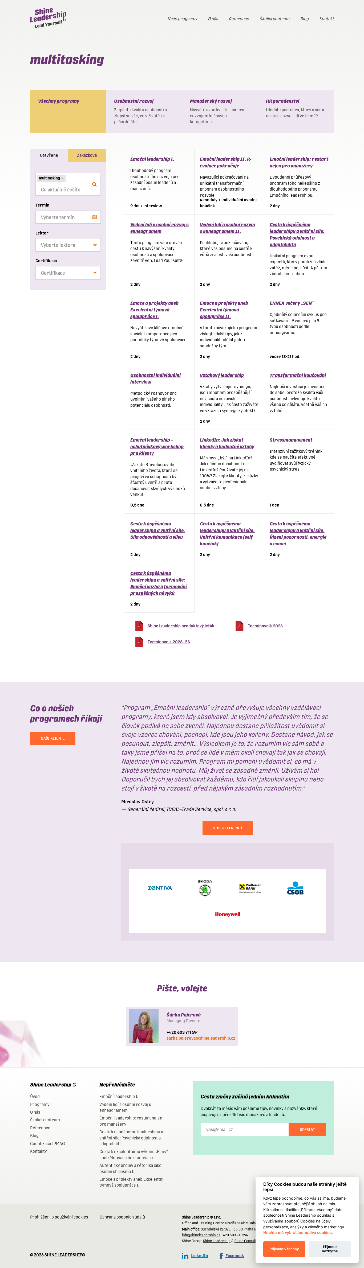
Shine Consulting (247, 1241)
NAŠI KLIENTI (53, 738)
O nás (213, 18)
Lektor (41, 233)
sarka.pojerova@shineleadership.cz (201, 1038)
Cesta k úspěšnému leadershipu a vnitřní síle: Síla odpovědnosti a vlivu (157, 530)
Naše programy (182, 18)
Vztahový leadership (222, 375)
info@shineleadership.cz (201, 1235)
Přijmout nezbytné (330, 1249)
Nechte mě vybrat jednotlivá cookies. (298, 1232)
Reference (239, 18)
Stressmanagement (291, 440)
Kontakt (326, 18)
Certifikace (46, 260)
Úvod (35, 1096)
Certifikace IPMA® (47, 1143)
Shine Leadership (216, 1241)
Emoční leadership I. (152, 159)
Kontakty (38, 1151)
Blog (304, 18)
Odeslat (307, 1129)
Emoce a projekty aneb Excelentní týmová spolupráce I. (154, 309)
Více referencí (227, 828)
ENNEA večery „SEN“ (292, 303)
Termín (42, 205)
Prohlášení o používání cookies (59, 1217)
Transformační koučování (298, 375)
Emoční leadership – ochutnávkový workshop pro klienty (157, 446)
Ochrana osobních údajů (122, 1217)
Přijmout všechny (284, 1249)
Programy (40, 1104)
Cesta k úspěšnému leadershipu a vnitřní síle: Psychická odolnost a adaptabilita (131, 1137)
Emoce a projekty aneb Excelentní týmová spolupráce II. (224, 309)
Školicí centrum (274, 18)
